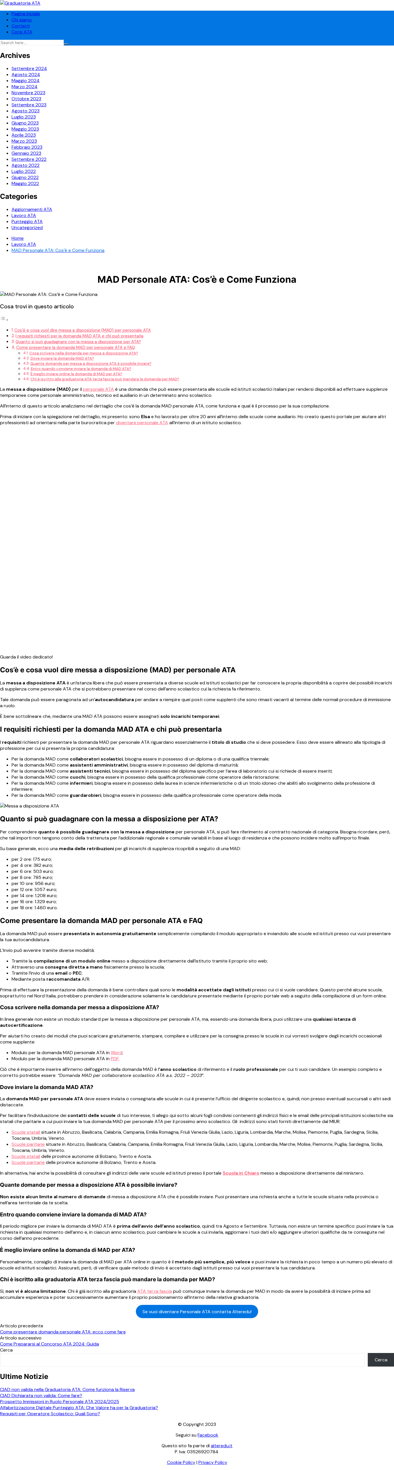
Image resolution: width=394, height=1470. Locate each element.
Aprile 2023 (24, 135)
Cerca (6, 1350)
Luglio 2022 (24, 171)
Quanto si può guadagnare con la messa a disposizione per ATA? (78, 341)
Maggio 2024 (26, 81)
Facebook (208, 1435)
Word (116, 1053)
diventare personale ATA (142, 423)
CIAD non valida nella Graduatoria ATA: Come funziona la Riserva (67, 1389)
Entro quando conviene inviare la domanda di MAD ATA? (81, 368)
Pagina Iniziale (26, 14)
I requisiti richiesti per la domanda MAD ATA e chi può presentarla (79, 336)
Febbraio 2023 (27, 147)
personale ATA (98, 389)
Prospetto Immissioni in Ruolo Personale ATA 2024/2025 (59, 1402)
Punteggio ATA (27, 221)
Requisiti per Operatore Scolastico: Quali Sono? (50, 1414)
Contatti (21, 26)
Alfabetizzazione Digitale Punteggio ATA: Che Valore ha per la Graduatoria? (79, 1408)
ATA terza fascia (154, 1291)
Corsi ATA (22, 32)
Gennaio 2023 (26, 153)
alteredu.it (221, 1446)
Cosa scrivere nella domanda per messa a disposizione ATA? (83, 353)
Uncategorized (27, 227)
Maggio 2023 (25, 129)
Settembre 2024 (29, 68)
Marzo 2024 (24, 87)
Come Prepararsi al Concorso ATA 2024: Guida (49, 1344)
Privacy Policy (212, 1462)
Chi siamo (22, 20)
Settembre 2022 (29, 159)
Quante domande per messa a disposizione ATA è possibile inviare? (90, 363)
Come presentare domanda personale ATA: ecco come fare (63, 1332)
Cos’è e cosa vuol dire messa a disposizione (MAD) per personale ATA (82, 330)
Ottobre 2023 (26, 99)
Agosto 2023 (26, 111)
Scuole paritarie (28, 1144)
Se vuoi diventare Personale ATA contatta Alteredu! (197, 1312)
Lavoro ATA (24, 215)
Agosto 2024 (26, 74)
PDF (115, 1059)
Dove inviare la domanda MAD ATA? (62, 358)
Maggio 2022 (25, 183)
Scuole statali (26, 1132)
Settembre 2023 (29, 105)
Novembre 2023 (28, 93)
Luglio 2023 (24, 117)
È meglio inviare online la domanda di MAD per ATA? (76, 373)
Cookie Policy (181, 1462)
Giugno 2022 (25, 177)
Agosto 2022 (26, 165)
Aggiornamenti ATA (32, 209)
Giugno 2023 (25, 123)
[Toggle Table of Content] (4, 320)
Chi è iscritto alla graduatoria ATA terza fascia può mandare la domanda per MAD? (105, 379)
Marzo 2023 (24, 141)
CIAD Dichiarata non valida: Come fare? (41, 1395)
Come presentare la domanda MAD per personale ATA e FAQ (75, 347)
